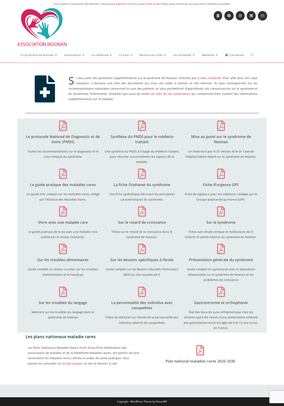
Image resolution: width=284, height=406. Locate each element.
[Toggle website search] (251, 55)
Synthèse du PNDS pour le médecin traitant (142, 139)
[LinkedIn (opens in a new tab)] (251, 15)
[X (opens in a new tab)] (218, 15)
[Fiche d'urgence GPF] (221, 174)
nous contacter (210, 78)
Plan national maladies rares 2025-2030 (200, 361)
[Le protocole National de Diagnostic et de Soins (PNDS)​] (63, 125)
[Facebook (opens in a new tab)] (229, 15)
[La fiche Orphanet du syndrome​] (142, 174)
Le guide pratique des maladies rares (63, 184)
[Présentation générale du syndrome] (221, 249)
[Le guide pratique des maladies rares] (63, 174)
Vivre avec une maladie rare (63, 222)
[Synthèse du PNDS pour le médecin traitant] (142, 125)
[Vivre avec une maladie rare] (63, 211)
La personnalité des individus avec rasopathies (142, 305)
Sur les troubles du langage (63, 302)
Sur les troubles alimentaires (63, 259)
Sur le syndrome (221, 222)
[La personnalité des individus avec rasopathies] (142, 292)
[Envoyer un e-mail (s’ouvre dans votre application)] (262, 16)
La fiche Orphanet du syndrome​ (142, 184)
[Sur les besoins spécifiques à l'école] (142, 249)
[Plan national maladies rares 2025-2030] (200, 350)
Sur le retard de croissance (142, 222)
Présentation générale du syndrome (221, 259)
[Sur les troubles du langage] (63, 292)
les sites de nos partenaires (170, 94)
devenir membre (127, 4)
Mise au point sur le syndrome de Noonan (221, 139)
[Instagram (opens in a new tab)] (240, 15)
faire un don (154, 4)
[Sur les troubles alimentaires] (63, 249)
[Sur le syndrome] (221, 211)
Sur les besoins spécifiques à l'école (141, 259)
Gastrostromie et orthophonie (221, 302)
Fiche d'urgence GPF (221, 184)
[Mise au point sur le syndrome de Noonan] (221, 125)
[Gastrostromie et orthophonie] (221, 292)
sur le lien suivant (69, 363)
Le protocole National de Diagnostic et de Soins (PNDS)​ (63, 139)
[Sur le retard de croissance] (142, 211)
